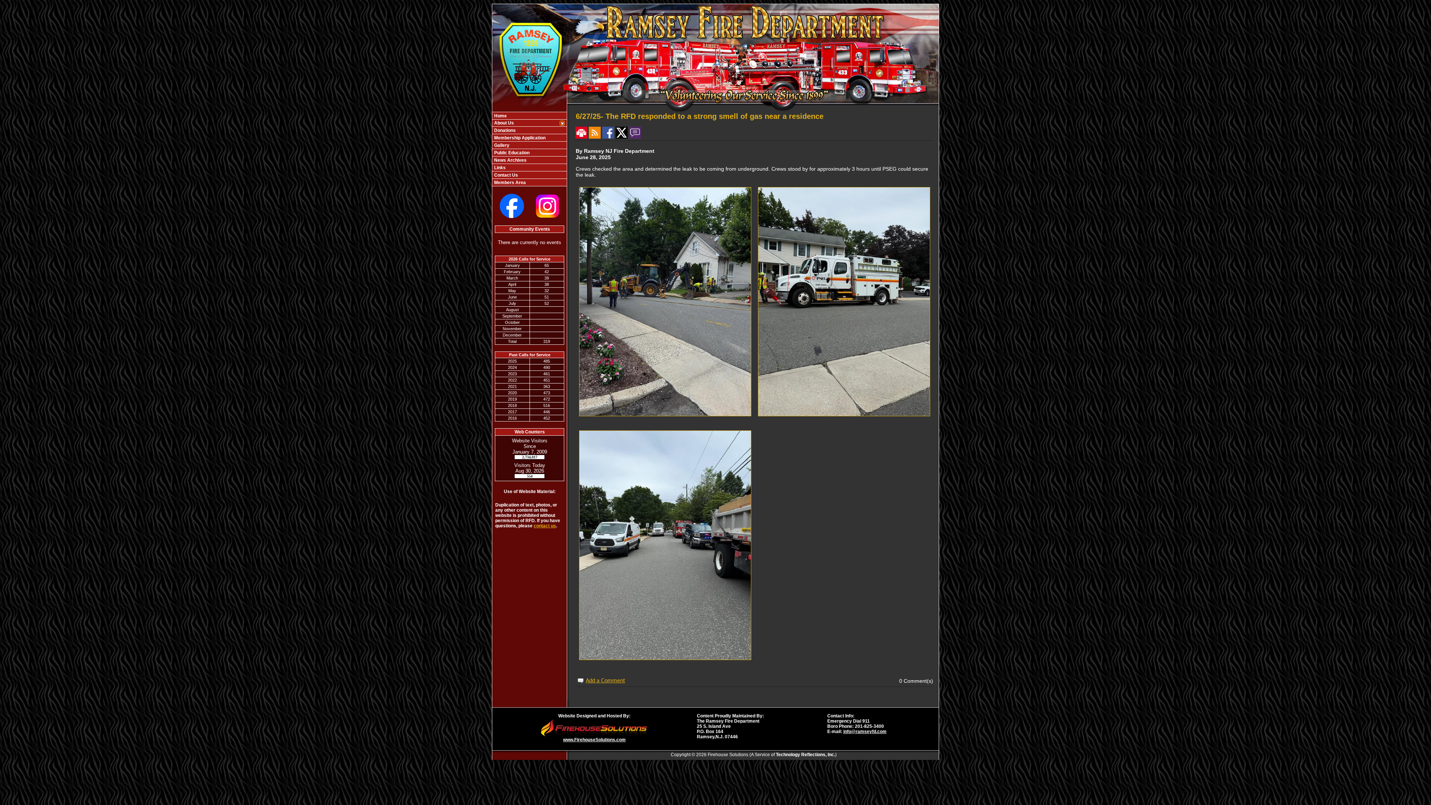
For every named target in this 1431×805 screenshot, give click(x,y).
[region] (529, 149)
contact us (545, 525)
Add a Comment (605, 681)
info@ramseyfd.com (865, 731)
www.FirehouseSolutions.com (594, 739)
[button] (525, 123)
